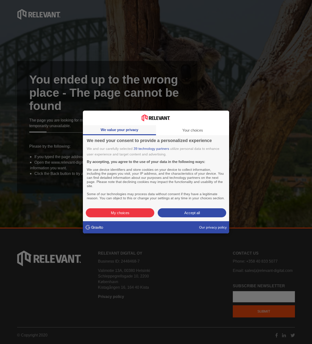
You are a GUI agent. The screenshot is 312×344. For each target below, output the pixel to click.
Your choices (192, 130)
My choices (120, 213)
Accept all (192, 213)
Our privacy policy (213, 227)
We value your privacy (119, 130)
